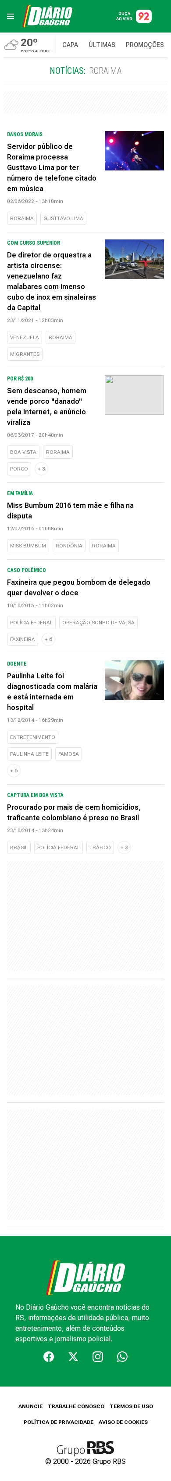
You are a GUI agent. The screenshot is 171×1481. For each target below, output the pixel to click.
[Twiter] (73, 1356)
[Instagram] (98, 1356)
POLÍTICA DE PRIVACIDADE (58, 1422)
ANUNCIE (30, 1406)
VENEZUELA (24, 337)
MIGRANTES (24, 354)
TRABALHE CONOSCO (76, 1406)
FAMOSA (68, 754)
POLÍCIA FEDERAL (31, 622)
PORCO (19, 469)
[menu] (10, 16)
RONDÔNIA (69, 546)
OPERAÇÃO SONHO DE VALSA (98, 622)
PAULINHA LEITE (29, 754)
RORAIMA (22, 218)
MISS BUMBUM (28, 546)
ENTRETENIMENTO (32, 737)
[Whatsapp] (122, 1356)
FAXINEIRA (22, 639)
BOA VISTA (23, 452)
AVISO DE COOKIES (123, 1422)
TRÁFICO (100, 847)
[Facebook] (48, 1356)
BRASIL (19, 847)
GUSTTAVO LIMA (63, 218)
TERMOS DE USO (131, 1406)
